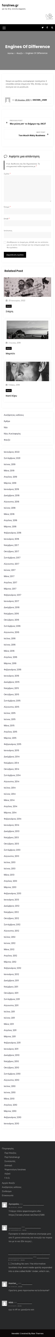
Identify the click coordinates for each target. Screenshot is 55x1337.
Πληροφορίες (8, 1148)
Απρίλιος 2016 (10, 657)
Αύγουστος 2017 (11, 563)
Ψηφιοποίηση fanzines (15, 1169)
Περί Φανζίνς (10, 1152)
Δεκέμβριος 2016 (11, 607)
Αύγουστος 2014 (11, 781)
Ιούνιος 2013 (9, 868)
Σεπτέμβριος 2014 (12, 775)
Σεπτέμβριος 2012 (12, 924)
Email (7, 219)
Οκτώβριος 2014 (11, 769)
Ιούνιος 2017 (9, 570)
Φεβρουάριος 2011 (12, 1042)
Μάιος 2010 (9, 1098)
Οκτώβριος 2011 (11, 992)
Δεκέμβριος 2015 (11, 682)
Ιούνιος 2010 (9, 1092)
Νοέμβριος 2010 (11, 1061)
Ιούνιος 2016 (9, 644)
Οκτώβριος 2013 (11, 843)
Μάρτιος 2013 (10, 887)
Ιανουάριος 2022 (11, 451)
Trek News (27, 1283)
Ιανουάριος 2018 (11, 539)
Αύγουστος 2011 (11, 1005)
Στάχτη (9, 311)
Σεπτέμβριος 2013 (12, 849)
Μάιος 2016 (9, 650)
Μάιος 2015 (9, 725)
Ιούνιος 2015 (9, 719)
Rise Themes (37, 1333)
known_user (40, 100)
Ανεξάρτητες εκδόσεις (14, 415)
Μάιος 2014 (9, 800)
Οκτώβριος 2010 (11, 1067)
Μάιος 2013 (9, 874)
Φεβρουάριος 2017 (12, 594)
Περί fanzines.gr (12, 1157)
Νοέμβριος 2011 (11, 986)
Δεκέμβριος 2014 (12, 756)
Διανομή (8, 1165)
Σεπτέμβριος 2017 (12, 557)
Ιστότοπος (8, 230)
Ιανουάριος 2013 (11, 899)
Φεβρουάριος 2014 (12, 818)
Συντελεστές (9, 1161)
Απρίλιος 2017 (10, 582)
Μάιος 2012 (9, 949)
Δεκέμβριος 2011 (11, 980)
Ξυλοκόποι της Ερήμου (33, 1204)
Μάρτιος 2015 (10, 738)
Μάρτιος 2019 (10, 483)
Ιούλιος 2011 (9, 1011)
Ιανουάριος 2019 (11, 489)
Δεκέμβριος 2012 (11, 905)
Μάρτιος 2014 (10, 812)
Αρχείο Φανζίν (8, 1183)
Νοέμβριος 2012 (11, 912)
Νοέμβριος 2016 (11, 613)
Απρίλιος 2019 (10, 476)
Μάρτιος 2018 (10, 526)
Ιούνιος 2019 (9, 464)
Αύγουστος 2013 (11, 856)
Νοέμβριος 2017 (11, 545)
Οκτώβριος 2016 (11, 619)
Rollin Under (43, 1257)
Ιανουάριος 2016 (11, 675)
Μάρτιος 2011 (10, 1036)
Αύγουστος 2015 (11, 706)
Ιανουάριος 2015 (11, 750)
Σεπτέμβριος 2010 (12, 1073)
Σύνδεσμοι (7, 1191)
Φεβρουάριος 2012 (12, 968)
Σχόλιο (7, 174)
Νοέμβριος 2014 (11, 762)
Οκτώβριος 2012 (11, 918)
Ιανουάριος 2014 (11, 825)
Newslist (16, 1333)
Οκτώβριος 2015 (11, 694)
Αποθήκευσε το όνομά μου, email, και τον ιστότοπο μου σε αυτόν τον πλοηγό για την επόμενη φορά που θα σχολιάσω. (28, 245)
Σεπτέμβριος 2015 (12, 700)
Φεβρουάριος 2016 (12, 669)
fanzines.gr (10, 5)
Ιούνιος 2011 (9, 1017)
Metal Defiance (33, 1227)
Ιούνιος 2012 (9, 943)
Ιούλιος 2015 (9, 713)
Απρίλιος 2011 (10, 1030)
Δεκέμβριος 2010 (11, 1055)
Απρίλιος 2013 (10, 881)
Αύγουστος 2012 (11, 930)
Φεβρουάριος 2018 (12, 532)
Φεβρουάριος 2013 (12, 893)
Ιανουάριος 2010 (11, 1123)
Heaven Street (24, 1302)
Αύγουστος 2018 (11, 501)
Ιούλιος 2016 (9, 638)
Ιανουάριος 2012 (11, 974)
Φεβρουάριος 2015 (12, 744)
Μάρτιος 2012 (10, 961)
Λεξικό (7, 1173)
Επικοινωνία (7, 1195)
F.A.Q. (7, 1177)
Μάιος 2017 (9, 576)
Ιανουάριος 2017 (11, 601)
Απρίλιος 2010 (10, 1104)
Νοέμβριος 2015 (11, 688)
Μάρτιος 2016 (10, 663)
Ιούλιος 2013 (9, 862)
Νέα (6, 427)
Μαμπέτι (10, 353)
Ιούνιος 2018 (9, 507)
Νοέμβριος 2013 (11, 837)
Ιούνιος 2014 (10, 793)
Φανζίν (9, 306)
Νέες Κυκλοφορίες (12, 433)
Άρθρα (7, 421)
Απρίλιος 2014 (10, 806)
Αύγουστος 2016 (11, 632)
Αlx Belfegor (15, 1227)
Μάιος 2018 (9, 514)
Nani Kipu (11, 395)
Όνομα (7, 207)
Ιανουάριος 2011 (11, 1048)
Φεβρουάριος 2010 (12, 1117)
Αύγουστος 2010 (11, 1080)
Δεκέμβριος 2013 (11, 831)
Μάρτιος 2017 (10, 588)
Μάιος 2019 (9, 470)
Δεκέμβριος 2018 (11, 495)
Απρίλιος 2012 (10, 955)
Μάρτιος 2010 (10, 1111)
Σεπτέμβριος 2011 (12, 999)
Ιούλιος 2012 (9, 937)
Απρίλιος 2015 (10, 731)
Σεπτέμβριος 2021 (12, 458)
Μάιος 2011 (9, 1024)
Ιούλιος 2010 (9, 1086)
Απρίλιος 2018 (10, 520)
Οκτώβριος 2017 (11, 551)
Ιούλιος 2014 (10, 787)
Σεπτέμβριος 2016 (12, 626)
